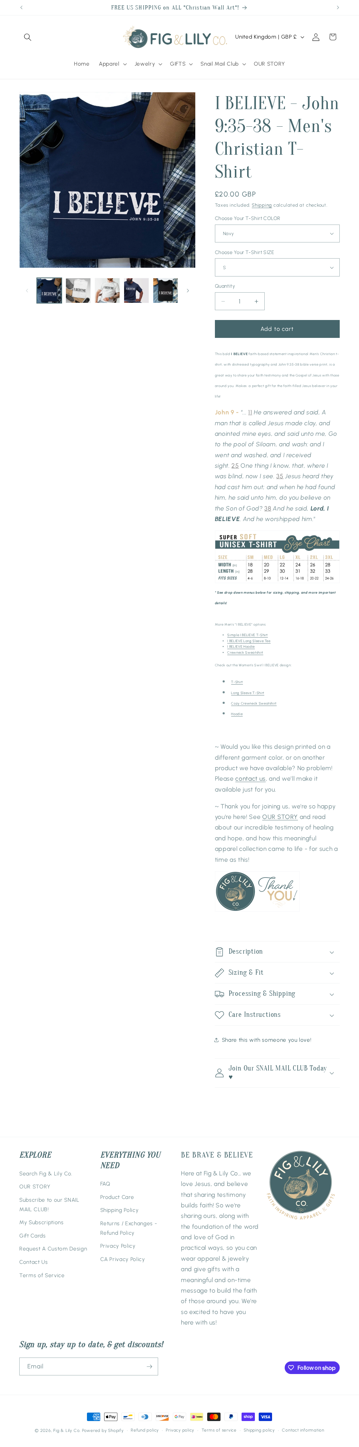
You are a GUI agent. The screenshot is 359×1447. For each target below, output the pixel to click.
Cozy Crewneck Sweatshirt (254, 703)
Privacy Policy (118, 1245)
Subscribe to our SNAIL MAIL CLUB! (49, 1204)
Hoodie (237, 714)
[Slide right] (188, 290)
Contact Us (33, 1262)
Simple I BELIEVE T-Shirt (247, 635)
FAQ (105, 1183)
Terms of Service (42, 1275)
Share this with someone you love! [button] (267, 1039)
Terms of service (219, 1430)
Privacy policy (180, 1430)
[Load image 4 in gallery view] (136, 290)
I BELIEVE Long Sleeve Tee (249, 641)
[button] (27, 36)
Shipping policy (259, 1430)
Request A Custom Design (53, 1248)
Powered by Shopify (103, 1430)
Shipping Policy (119, 1210)
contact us (250, 778)
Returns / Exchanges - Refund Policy (128, 1228)
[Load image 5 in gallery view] (165, 290)
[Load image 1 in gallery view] (49, 290)
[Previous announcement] (21, 7)
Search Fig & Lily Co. (46, 1173)
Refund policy (145, 1430)
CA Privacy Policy (122, 1259)
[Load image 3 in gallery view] (107, 290)
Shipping (262, 205)
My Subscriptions (41, 1222)
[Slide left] (27, 290)
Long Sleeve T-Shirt (247, 693)
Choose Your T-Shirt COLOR (247, 218)
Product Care (117, 1197)
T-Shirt (237, 682)
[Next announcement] (338, 7)
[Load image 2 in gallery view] (78, 290)
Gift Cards (32, 1235)
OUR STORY (280, 816)
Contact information (303, 1430)
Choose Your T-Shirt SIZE (245, 252)
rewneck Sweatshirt (245, 652)
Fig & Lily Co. (67, 1430)
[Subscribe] (149, 1367)
